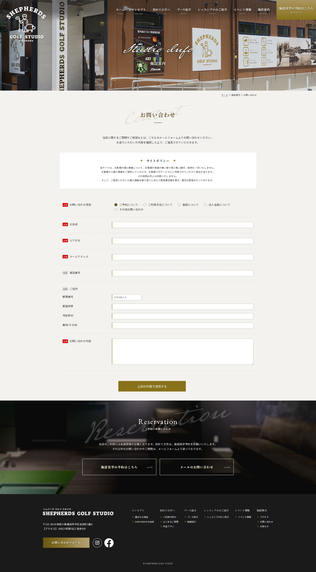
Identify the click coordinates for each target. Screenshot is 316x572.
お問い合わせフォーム (66, 542)
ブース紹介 (184, 11)
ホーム (120, 11)
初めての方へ (161, 11)
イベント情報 (242, 11)
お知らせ (264, 526)
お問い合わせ (266, 521)
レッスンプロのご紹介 (212, 11)
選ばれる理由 (141, 516)
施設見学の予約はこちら (296, 10)
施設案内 (264, 11)
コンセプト (138, 11)
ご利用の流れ (169, 516)
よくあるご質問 (171, 521)
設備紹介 (191, 521)
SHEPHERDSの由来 (144, 521)
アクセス (264, 516)
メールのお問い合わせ (196, 467)
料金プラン (168, 526)
